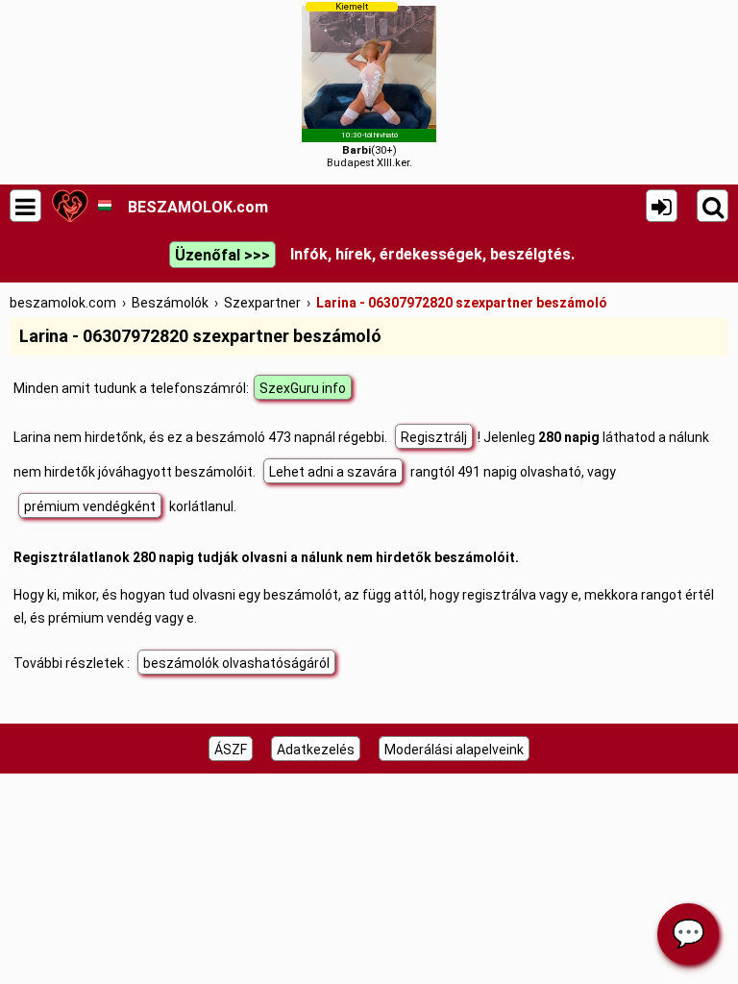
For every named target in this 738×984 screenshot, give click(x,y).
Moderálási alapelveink (454, 749)
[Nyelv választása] (104, 205)
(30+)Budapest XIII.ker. (369, 85)
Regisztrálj (434, 437)
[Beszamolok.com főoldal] (69, 205)
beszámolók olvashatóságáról (236, 663)
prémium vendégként (90, 506)
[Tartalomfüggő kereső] (712, 205)
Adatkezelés (316, 749)
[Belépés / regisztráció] (661, 205)
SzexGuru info (302, 388)
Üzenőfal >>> (222, 255)
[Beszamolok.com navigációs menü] (25, 205)
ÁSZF (230, 749)
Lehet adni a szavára (333, 472)
